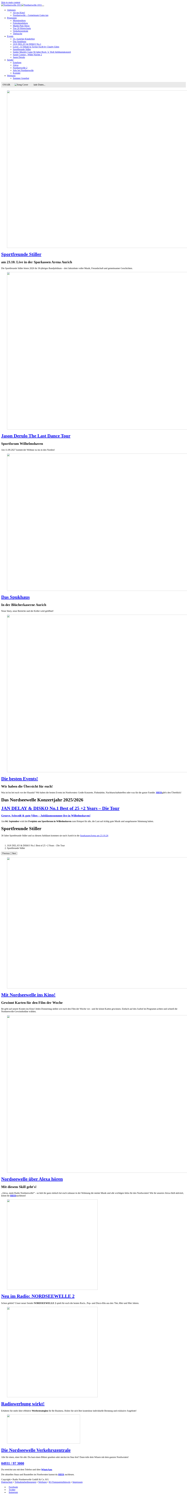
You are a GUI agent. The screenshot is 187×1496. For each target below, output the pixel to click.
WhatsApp (46, 1469)
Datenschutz (7, 1482)
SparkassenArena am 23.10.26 (94, 835)
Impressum (77, 1482)
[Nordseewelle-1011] (21, 5)
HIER (159, 792)
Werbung (42, 1482)
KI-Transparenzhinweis (59, 1482)
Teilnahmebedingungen (25, 1482)
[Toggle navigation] (43, 5)
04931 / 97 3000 (12, 1463)
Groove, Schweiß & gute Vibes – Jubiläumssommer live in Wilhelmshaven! (45, 815)
